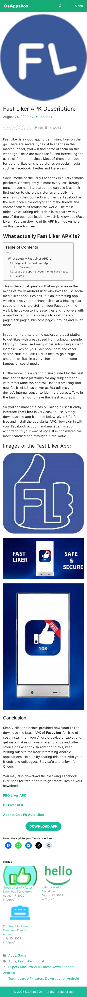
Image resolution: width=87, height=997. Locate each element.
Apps (12, 955)
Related (19, 276)
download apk (43, 826)
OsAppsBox (16, 6)
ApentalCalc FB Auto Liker (23, 815)
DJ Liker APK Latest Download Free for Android (16, 930)
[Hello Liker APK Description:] (58, 875)
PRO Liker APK (14, 795)
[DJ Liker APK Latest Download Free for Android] (20, 914)
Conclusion (26, 267)
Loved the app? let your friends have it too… (42, 271)
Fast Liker (25, 961)
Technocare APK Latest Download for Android (43, 978)
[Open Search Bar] (60, 6)
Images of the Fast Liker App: (32, 263)
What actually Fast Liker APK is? (31, 258)
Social (22, 955)
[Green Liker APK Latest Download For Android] (20, 875)
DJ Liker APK (13, 805)
